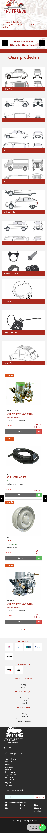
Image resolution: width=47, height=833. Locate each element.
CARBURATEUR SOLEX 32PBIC (19, 603)
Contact (30, 24)
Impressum (24, 716)
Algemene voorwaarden (24, 719)
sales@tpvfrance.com (13, 748)
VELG (8, 540)
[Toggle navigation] (43, 34)
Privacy (24, 713)
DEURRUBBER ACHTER (16, 477)
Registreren (17, 22)
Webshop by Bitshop (29, 820)
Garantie (24, 703)
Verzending (24, 698)
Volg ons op (9, 27)
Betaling (24, 700)
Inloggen (6, 22)
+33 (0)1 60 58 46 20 (15, 24)
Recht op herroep (24, 721)
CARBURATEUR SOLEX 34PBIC (19, 413)
